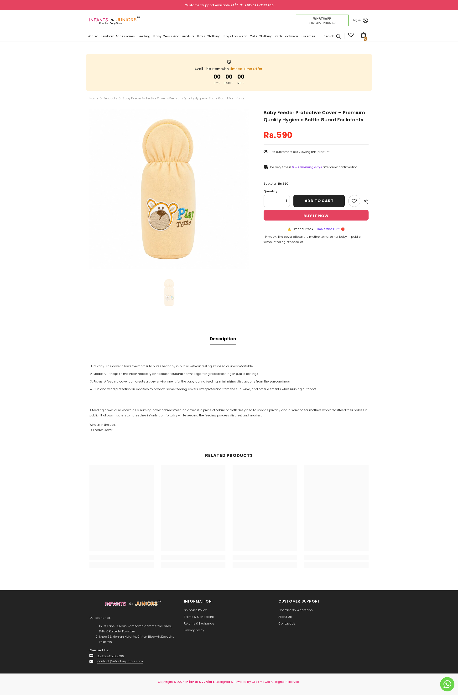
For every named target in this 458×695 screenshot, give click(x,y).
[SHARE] (364, 201)
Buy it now (316, 216)
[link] (121, 557)
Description (223, 339)
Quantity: (271, 191)
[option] (169, 189)
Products (110, 98)
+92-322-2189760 (110, 656)
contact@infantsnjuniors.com (120, 661)
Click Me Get (261, 682)
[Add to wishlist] (354, 201)
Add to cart (319, 201)
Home (93, 98)
